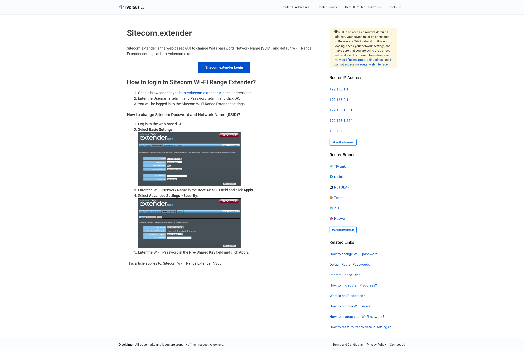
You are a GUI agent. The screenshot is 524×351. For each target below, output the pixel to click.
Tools (393, 7)
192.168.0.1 (339, 100)
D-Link (339, 177)
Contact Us (397, 344)
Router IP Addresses (295, 7)
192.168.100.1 (341, 110)
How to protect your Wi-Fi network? (357, 317)
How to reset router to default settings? (360, 327)
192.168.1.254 (341, 121)
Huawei (340, 219)
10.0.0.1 (336, 131)
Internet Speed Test (345, 275)
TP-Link (340, 166)
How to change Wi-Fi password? (354, 254)
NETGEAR (341, 187)
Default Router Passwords (363, 7)
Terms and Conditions (348, 344)
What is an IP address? (347, 296)
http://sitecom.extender (198, 93)
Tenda (338, 198)
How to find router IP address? (353, 285)
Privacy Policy (376, 344)
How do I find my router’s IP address (359, 60)
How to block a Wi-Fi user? (350, 306)
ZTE (337, 208)
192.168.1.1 (339, 89)
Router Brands (327, 7)
